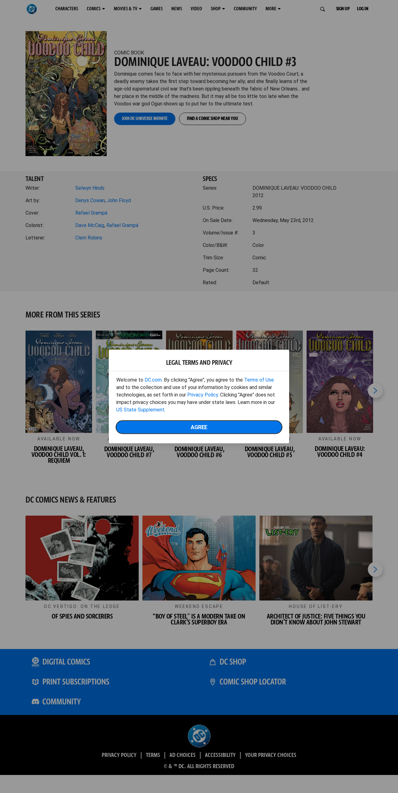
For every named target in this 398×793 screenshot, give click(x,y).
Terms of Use (259, 380)
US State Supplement (140, 410)
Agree (199, 427)
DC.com (153, 380)
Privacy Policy (202, 395)
